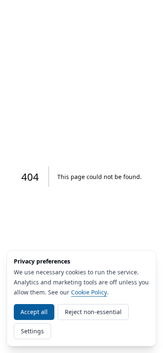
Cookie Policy (89, 292)
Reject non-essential (93, 312)
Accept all (34, 312)
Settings (32, 331)
